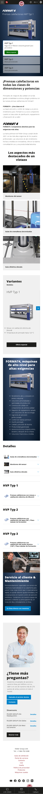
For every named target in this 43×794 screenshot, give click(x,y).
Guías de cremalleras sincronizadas (18, 231)
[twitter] (19, 781)
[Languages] (40, 2)
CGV (21, 763)
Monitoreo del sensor (13, 196)
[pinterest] (23, 781)
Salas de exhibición (21, 756)
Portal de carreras (21, 758)
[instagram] (28, 781)
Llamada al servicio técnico (19, 697)
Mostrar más (13, 735)
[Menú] (2, 2)
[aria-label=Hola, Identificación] (30, 2)
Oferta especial (11, 52)
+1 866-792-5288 (23, 751)
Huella (21, 765)
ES (35, 2)
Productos (21, 770)
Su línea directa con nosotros (18, 608)
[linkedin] (32, 781)
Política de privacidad (21, 768)
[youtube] (11, 781)
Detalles (33, 714)
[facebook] (15, 781)
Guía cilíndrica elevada (13, 267)
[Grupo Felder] (21, 4)
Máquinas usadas (21, 772)
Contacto (12, 702)
